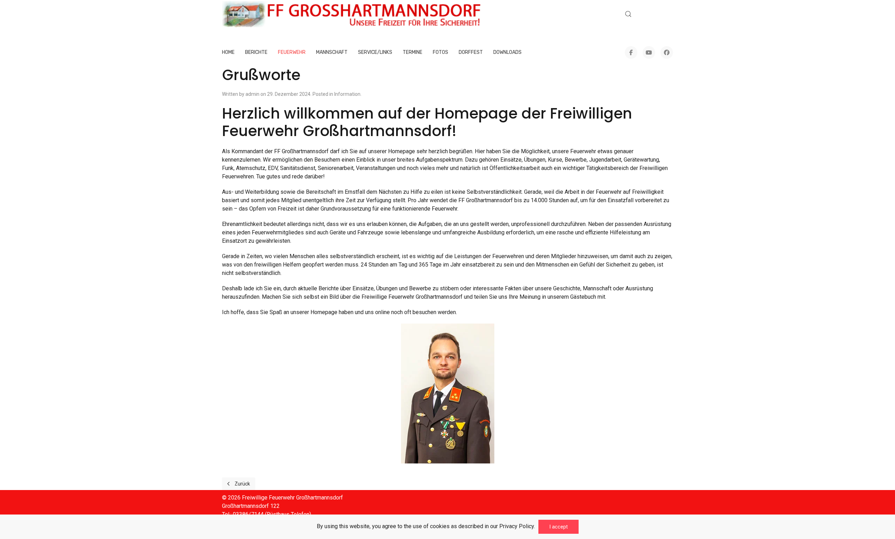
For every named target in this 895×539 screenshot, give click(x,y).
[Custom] (666, 52)
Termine (412, 52)
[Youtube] (649, 52)
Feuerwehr (292, 52)
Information (347, 94)
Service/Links (375, 52)
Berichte (256, 52)
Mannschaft (332, 52)
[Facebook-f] (631, 52)
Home (228, 52)
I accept (558, 527)
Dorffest (471, 52)
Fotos (440, 52)
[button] (628, 13)
